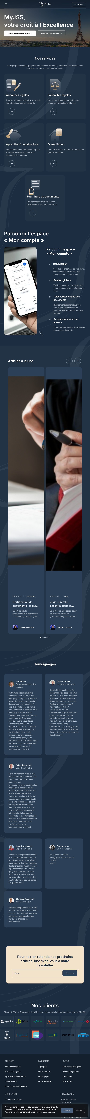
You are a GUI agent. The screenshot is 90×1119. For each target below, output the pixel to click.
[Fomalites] (53, 111)
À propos (42, 1066)
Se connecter (79, 4)
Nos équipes (43, 1076)
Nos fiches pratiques (72, 1066)
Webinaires (67, 1076)
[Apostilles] (12, 163)
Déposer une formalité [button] (50, 33)
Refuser (79, 1110)
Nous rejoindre (44, 1081)
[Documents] (33, 213)
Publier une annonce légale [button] (19, 33)
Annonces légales (17, 95)
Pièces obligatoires (71, 1071)
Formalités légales (59, 95)
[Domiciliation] (53, 163)
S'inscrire (70, 973)
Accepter (67, 1110)
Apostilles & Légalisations (22, 144)
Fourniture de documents (43, 196)
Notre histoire (44, 1071)
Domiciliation (56, 144)
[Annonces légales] (12, 111)
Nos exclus (67, 1081)
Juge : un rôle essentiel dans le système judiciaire (62, 605)
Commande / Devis (13, 1099)
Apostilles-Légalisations (15, 1076)
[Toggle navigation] (6, 4)
